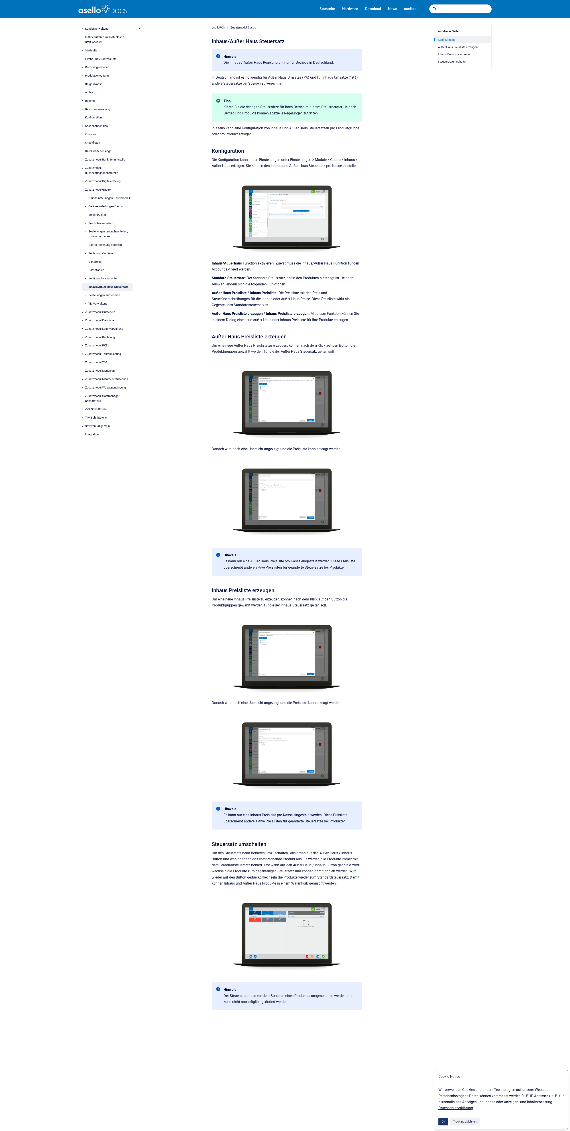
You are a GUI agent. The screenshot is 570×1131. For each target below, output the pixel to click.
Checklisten (92, 142)
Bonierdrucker (97, 214)
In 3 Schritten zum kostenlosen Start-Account (104, 39)
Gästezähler (96, 270)
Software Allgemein (97, 426)
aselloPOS (218, 27)
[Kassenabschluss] (82, 126)
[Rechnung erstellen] (82, 67)
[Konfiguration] (82, 117)
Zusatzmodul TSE (96, 362)
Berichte (90, 100)
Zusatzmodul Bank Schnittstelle (105, 159)
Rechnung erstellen (97, 67)
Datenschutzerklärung (455, 1108)
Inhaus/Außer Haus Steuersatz (108, 287)
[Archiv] (82, 92)
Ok (443, 1121)
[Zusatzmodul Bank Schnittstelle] (82, 159)
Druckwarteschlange (98, 151)
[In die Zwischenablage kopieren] (210, 150)
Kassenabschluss (96, 126)
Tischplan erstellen (100, 223)
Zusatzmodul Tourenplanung (103, 354)
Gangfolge (95, 261)
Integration (92, 434)
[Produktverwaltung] (82, 75)
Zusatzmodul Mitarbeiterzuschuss (106, 379)
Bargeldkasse (93, 84)
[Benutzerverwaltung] (82, 109)
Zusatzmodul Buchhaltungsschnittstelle (101, 170)
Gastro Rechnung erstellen (105, 245)
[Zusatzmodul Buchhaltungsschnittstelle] (82, 168)
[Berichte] (82, 101)
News (392, 9)
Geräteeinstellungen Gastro (105, 206)
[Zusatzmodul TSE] (82, 362)
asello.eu (411, 9)
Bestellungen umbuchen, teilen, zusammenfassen (108, 234)
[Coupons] (82, 134)
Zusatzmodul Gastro (98, 189)
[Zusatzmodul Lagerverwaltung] (82, 329)
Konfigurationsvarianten (103, 278)
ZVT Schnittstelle (96, 409)
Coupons (90, 134)
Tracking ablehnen (464, 1121)
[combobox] (460, 9)
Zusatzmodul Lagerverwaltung (104, 328)
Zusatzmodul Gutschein (100, 312)
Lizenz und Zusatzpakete (100, 59)
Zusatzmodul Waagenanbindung (105, 387)
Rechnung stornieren (101, 253)
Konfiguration (93, 117)
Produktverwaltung (97, 75)
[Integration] (82, 434)
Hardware (350, 9)
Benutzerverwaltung (97, 109)
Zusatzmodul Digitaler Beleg (102, 181)
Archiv (89, 92)
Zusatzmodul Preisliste (99, 320)
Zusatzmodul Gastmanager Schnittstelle (102, 398)
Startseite (327, 9)
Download (373, 9)
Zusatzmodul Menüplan (100, 370)
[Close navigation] (139, 28)
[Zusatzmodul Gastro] (82, 189)
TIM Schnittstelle (96, 417)
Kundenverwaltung (96, 29)
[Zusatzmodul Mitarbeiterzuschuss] (82, 379)
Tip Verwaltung (97, 303)
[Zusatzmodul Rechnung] (82, 337)
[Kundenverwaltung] (82, 29)
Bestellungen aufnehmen (104, 295)
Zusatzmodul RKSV (97, 345)
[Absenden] (434, 8)
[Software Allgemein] (82, 426)
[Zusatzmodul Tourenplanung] (82, 354)
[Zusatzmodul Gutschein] (82, 312)
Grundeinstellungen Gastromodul (109, 198)
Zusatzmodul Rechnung (100, 337)
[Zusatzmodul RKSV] (82, 346)
